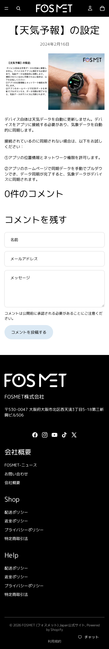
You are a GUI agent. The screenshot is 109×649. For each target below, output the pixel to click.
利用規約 (54, 641)
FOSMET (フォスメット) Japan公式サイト (53, 625)
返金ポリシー (16, 521)
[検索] (18, 8)
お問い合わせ (16, 474)
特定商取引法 (16, 538)
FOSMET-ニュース (20, 465)
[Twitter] (74, 435)
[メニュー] (6, 8)
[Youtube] (54, 435)
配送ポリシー (16, 512)
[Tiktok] (64, 435)
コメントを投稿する (28, 332)
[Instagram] (44, 435)
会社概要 (12, 482)
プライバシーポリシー (24, 529)
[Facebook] (35, 435)
